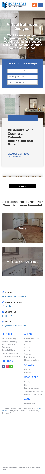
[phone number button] (34, 5)
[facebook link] (3, 306)
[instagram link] (6, 306)
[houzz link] (10, 306)
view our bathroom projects (18, 155)
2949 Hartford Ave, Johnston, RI (14, 296)
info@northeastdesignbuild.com (14, 325)
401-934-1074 (7, 316)
